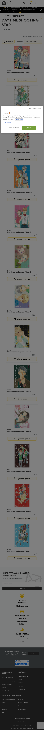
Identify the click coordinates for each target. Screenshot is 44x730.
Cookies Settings (14, 127)
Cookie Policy (19, 119)
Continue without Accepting (34, 108)
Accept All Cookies (29, 128)
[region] (22, 119)
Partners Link (7, 122)
